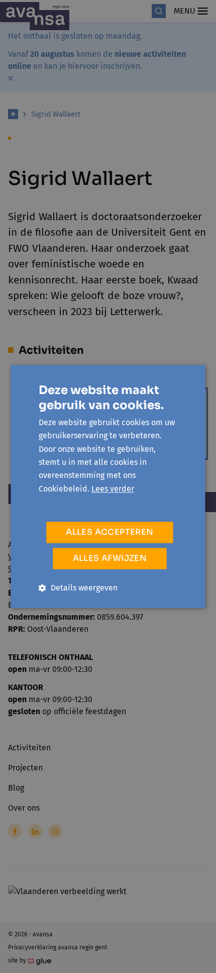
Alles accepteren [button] (109, 532)
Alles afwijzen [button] (110, 558)
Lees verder (112, 489)
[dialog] (108, 486)
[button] (78, 588)
